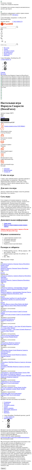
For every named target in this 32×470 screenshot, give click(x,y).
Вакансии (6, 403)
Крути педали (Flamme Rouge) (9, 337)
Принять (3, 468)
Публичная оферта (6, 437)
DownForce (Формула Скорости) (10, 344)
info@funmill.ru (8, 418)
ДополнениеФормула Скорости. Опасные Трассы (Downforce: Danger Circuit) (14, 268)
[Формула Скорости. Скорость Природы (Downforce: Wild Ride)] (16, 277)
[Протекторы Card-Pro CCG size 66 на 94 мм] (13, 298)
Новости (6, 411)
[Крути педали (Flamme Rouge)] (10, 335)
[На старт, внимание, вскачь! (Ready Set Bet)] (13, 387)
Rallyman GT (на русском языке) (10, 383)
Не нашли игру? (8, 52)
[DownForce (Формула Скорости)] (10, 342)
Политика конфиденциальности (20, 437)
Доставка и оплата (9, 50)
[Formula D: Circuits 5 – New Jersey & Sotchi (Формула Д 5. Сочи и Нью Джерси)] (16, 328)
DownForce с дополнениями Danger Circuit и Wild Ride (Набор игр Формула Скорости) (16, 376)
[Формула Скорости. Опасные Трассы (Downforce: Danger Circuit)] (16, 265)
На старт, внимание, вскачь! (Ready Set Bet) (13, 389)
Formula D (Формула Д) (7, 320)
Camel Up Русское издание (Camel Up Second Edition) (15, 314)
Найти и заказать (8, 408)
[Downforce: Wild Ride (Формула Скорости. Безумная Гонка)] (16, 363)
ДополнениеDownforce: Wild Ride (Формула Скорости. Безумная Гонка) (15, 366)
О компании (7, 402)
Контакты (6, 55)
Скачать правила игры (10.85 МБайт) (14, 126)
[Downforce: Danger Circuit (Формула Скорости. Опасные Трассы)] (16, 351)
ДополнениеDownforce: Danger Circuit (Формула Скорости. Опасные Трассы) (14, 354)
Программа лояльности (10, 409)
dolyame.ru (15, 14)
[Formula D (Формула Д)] (8, 319)
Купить (3, 272)
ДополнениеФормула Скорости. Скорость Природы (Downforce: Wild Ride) (15, 280)
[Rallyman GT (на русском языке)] (10, 381)
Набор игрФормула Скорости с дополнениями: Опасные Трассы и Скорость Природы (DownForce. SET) (16, 292)
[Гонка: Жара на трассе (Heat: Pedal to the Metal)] (14, 304)
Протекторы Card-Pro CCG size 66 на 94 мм (13, 299)
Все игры (6, 47)
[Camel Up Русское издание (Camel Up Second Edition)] (16, 313)
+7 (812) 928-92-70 (17, 21)
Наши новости (8, 53)
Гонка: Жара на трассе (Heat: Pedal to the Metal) (14, 305)
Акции (6, 49)
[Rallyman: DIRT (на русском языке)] (11, 393)
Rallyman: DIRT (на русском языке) (10, 395)
